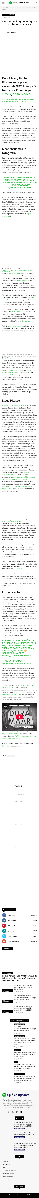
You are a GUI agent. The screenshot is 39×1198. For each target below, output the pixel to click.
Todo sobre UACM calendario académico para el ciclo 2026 (24, 1134)
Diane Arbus (26, 321)
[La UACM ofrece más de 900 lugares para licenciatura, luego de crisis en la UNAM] (7, 999)
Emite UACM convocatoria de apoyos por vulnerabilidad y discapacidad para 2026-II (24, 1008)
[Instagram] (17, 1112)
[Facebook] (11, 38)
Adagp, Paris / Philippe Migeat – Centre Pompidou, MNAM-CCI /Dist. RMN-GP (18, 271)
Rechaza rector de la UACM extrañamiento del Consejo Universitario (23, 987)
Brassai (12, 312)
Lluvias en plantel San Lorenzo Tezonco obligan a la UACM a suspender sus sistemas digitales (25, 1041)
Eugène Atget (21, 312)
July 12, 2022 (28, 663)
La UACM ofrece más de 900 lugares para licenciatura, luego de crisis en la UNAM (25, 997)
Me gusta (34, 915)
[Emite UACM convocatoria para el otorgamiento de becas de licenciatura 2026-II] (7, 1146)
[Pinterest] (20, 38)
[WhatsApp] (25, 38)
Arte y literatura (10, 7)
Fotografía (11, 756)
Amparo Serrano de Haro (11, 99)
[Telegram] (30, 38)
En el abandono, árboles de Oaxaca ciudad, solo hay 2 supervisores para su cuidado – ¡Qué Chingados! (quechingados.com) (19, 182)
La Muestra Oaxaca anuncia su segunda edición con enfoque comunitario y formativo (24, 1066)
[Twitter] (15, 38)
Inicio (3, 7)
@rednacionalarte (13, 653)
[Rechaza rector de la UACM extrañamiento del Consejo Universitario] (7, 988)
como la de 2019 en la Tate (11, 695)
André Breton (14, 375)
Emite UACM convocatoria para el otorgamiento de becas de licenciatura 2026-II (25, 1145)
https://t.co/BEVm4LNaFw (17, 655)
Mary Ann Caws (28, 685)
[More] (35, 38)
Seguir (35, 920)
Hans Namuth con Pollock (11, 486)
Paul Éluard (13, 372)
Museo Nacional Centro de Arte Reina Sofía (13, 521)
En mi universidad (7, 973)
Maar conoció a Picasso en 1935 (13, 406)
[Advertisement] (19, 888)
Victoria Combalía (8, 687)
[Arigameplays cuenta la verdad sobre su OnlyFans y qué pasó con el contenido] (7, 1053)
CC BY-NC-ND (22, 94)
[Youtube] (21, 1112)
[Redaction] (4, 32)
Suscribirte (33, 941)
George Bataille (13, 370)
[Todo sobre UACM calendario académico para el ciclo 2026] (7, 1136)
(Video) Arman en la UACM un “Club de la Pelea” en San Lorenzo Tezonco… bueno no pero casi (19, 978)
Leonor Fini (18, 569)
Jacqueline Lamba (26, 375)
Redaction (13, 32)
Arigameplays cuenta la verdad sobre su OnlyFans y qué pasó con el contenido (25, 1054)
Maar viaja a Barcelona (16, 326)
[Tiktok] (8, 1112)
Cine (16, 1062)
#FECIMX (11, 640)
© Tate (6, 94)
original (19, 746)
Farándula (17, 1050)
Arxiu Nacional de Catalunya (9, 359)
